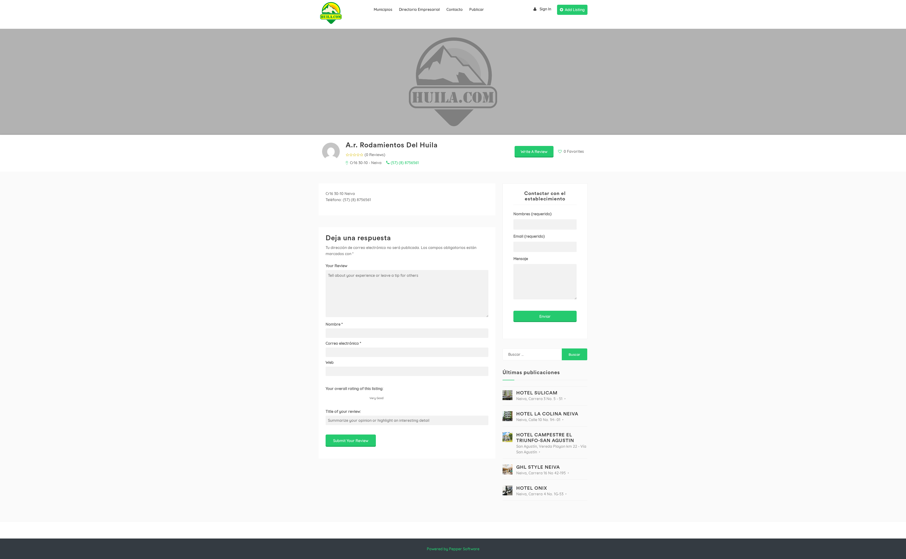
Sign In (545, 9)
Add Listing (575, 9)
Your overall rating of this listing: (354, 388)
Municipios (383, 9)
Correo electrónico (343, 343)
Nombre (334, 324)
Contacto (454, 9)
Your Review (336, 265)
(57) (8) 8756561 (405, 162)
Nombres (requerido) (532, 213)
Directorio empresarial (419, 9)
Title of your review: (343, 411)
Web (330, 362)
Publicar (476, 9)
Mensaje (520, 258)
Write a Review (534, 151)
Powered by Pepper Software (453, 549)
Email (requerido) (529, 236)
